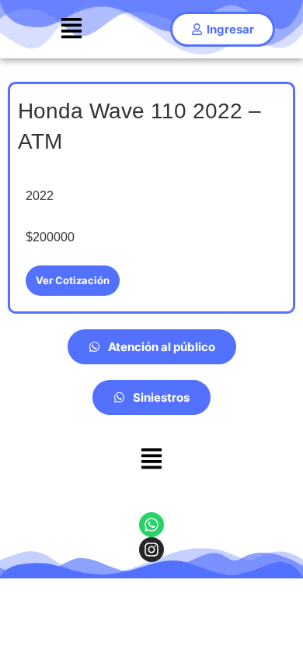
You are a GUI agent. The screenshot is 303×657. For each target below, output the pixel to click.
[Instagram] (151, 549)
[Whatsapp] (151, 524)
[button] (71, 29)
